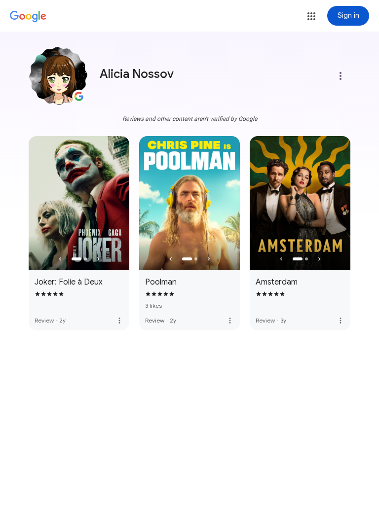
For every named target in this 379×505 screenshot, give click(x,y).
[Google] (28, 17)
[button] (311, 16)
